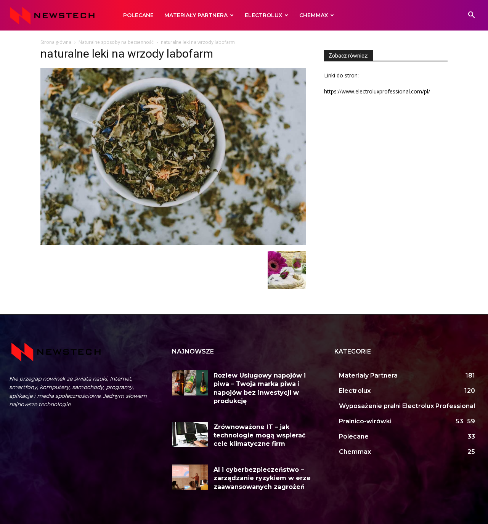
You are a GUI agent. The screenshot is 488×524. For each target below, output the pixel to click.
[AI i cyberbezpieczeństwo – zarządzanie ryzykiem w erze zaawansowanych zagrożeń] (190, 477)
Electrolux (263, 15)
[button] (471, 15)
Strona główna (55, 42)
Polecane (138, 15)
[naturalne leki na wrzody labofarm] (173, 243)
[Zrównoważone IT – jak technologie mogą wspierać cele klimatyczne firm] (190, 434)
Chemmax (313, 15)
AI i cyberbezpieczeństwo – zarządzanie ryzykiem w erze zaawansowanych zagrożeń (262, 478)
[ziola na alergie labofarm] (287, 287)
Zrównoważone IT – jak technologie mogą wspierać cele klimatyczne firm (259, 435)
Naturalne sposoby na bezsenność (116, 42)
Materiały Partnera (196, 15)
